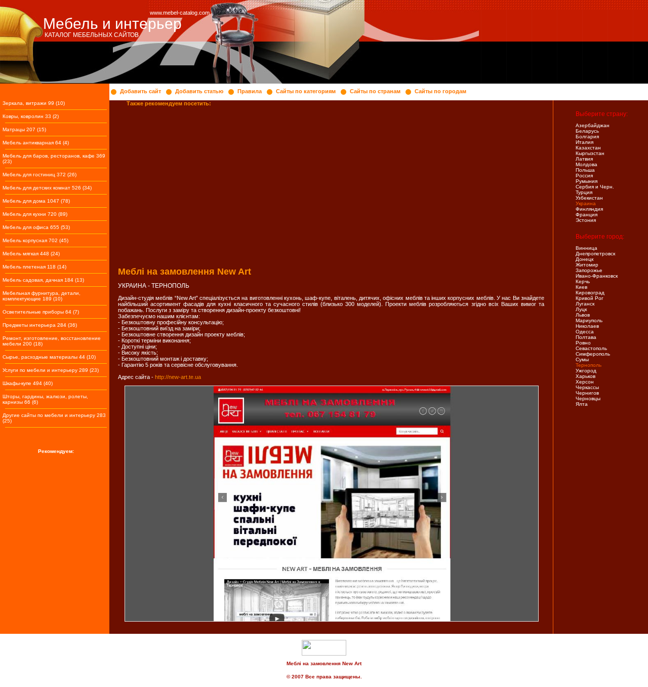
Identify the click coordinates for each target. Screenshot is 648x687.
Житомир (587, 265)
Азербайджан (593, 125)
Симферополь (593, 354)
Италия (584, 142)
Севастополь (591, 348)
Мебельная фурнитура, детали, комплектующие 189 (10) (41, 295)
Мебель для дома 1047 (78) (36, 201)
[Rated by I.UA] (324, 654)
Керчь (583, 281)
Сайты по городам (440, 91)
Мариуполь (589, 320)
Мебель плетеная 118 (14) (34, 267)
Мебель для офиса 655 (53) (36, 227)
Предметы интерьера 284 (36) (40, 325)
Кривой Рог (589, 298)
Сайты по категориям (306, 91)
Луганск (585, 304)
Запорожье (589, 270)
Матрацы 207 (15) (24, 129)
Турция (584, 192)
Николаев (587, 326)
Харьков (585, 376)
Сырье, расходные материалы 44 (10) (49, 357)
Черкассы (587, 387)
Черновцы (588, 398)
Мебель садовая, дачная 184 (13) (43, 280)
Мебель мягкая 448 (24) (31, 253)
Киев (581, 287)
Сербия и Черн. (595, 186)
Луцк (581, 309)
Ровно (583, 343)
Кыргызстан (590, 153)
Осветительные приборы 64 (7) (41, 312)
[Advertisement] (331, 183)
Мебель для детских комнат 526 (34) (47, 187)
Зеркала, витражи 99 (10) (34, 103)
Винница (586, 248)
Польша (585, 170)
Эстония (586, 220)
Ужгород (586, 370)
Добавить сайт (140, 91)
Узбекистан (589, 198)
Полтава (586, 337)
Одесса (585, 331)
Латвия (584, 159)
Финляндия (589, 209)
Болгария (587, 136)
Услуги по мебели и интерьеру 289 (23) (51, 370)
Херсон (585, 382)
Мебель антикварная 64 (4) (36, 142)
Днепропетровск (595, 253)
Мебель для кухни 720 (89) (35, 214)
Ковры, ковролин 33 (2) (31, 116)
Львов (583, 315)
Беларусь (587, 131)
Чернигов (587, 393)
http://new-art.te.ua (178, 377)
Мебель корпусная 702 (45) (35, 240)
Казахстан (588, 147)
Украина (586, 203)
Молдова (586, 164)
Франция (586, 214)
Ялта (582, 404)
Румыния (586, 181)
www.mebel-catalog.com (180, 13)
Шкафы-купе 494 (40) (28, 383)
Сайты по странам (375, 91)
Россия (584, 175)
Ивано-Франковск (597, 276)
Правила (249, 91)
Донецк (584, 259)
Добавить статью (199, 91)
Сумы (582, 359)
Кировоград (590, 292)
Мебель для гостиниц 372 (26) (39, 174)
